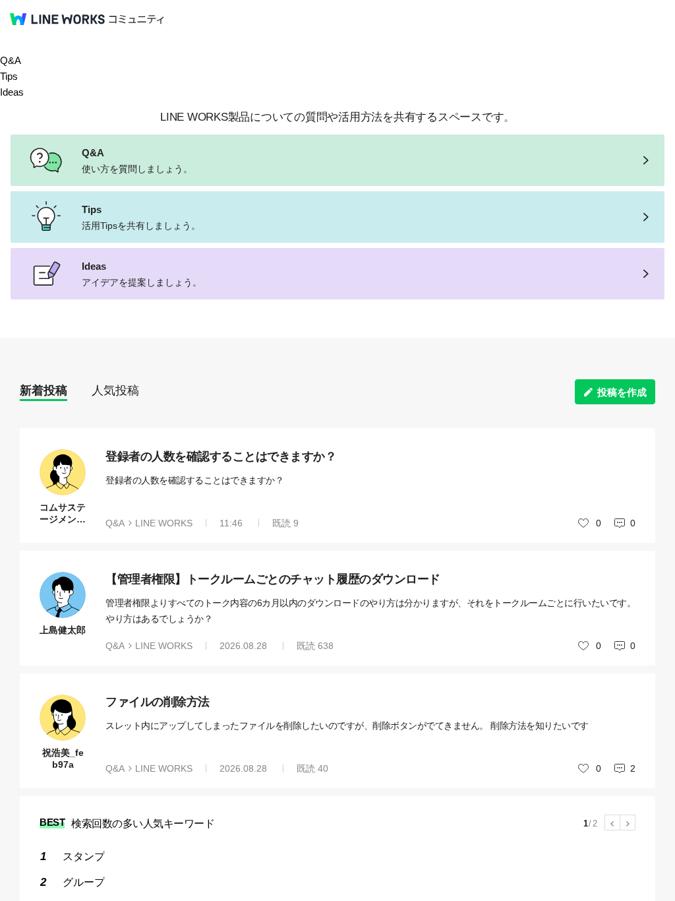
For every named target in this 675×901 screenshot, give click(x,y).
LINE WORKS (163, 523)
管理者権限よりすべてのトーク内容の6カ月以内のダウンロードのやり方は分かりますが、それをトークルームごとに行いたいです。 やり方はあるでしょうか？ (370, 611)
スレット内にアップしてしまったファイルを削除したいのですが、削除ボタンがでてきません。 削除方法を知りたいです (347, 725)
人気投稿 (115, 390)
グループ (84, 882)
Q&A (10, 60)
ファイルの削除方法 (157, 701)
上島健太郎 (63, 630)
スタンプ (84, 856)
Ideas (12, 92)
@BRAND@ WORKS (57, 19)
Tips (9, 76)
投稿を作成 (622, 392)
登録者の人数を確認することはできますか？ (220, 456)
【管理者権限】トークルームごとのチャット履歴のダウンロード (272, 579)
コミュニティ (136, 19)
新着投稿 (43, 390)
